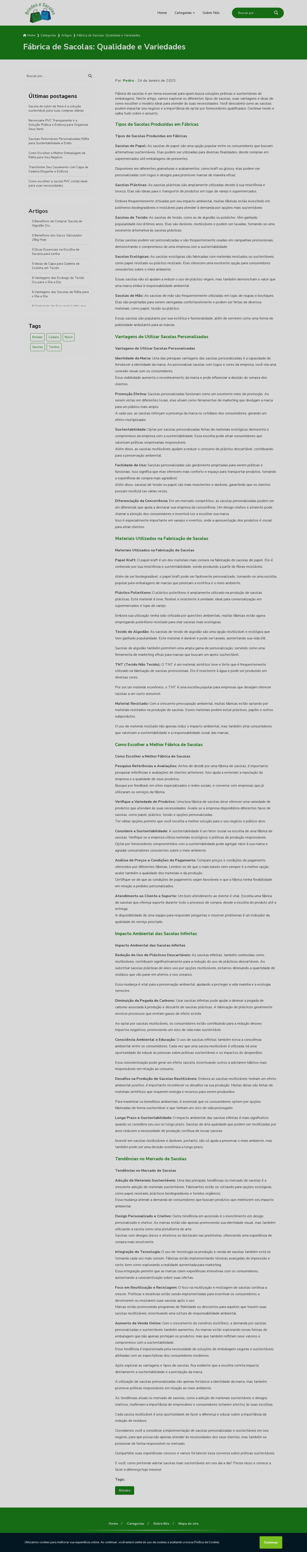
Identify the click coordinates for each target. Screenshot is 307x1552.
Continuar (271, 1542)
